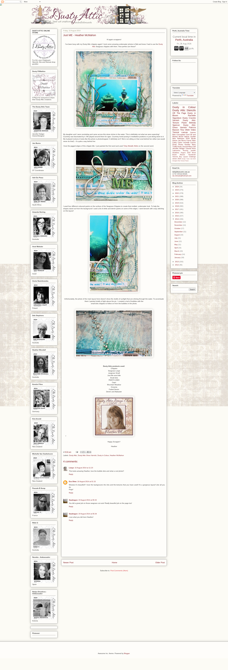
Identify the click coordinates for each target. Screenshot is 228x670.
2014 (177, 219)
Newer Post (68, 562)
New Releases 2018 (181, 138)
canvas (184, 132)
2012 (177, 265)
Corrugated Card (182, 134)
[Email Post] (76, 452)
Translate (190, 95)
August (177, 235)
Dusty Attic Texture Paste (184, 121)
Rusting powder (189, 150)
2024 (177, 187)
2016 (177, 213)
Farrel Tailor (191, 140)
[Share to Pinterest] (90, 452)
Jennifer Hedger (178, 148)
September (178, 232)
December (178, 222)
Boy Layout (183, 157)
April (176, 248)
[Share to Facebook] (88, 452)
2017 (177, 209)
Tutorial (188, 148)
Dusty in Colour (103, 455)
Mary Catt (192, 146)
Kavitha (187, 144)
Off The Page (179, 113)
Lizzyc (71, 468)
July (176, 238)
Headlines (175, 153)
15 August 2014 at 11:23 (84, 468)
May (176, 244)
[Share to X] (86, 452)
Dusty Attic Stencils (184, 110)
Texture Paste (184, 160)
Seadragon (73, 500)
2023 (177, 190)
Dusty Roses (177, 144)
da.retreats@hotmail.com (181, 176)
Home (114, 562)
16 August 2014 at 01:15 (86, 481)
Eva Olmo (73, 481)
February (178, 254)
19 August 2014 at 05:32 (87, 500)
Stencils (175, 157)
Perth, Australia (184, 38)
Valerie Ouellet (190, 137)
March (177, 251)
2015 (177, 216)
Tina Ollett (185, 130)
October (177, 228)
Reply (71, 474)
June (176, 241)
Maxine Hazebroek (188, 155)
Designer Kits (176, 160)
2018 (177, 206)
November (178, 225)
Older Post (160, 562)
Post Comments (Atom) (119, 571)
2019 (177, 203)
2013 (177, 262)
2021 (177, 196)
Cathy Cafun (177, 142)
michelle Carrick (189, 142)
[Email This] (81, 452)
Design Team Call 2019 (189, 158)
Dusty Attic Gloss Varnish (87, 455)
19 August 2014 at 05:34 (87, 514)
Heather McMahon (117, 455)
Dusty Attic (73, 455)
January (177, 257)
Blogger (127, 653)
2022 (177, 193)
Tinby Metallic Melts (130, 146)
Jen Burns (182, 140)
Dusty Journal (182, 146)
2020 (177, 200)
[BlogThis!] (83, 452)
